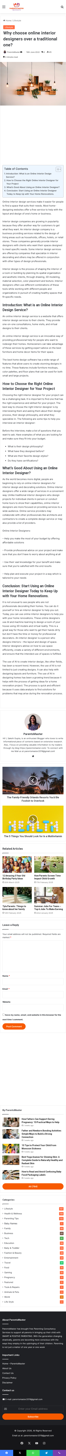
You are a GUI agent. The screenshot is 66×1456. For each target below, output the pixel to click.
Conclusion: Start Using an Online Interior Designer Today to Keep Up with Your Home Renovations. (32, 192)
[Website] (33, 756)
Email (6, 989)
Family (7, 1228)
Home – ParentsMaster (13, 1363)
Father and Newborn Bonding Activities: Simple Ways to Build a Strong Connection (42, 1133)
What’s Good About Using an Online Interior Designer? (33, 187)
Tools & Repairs (11, 1287)
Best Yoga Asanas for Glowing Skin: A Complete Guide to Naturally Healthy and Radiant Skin (42, 1160)
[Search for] (62, 7)
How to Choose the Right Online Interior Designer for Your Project (32, 182)
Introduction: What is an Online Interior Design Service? (28, 175)
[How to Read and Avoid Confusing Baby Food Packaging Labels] (10, 1175)
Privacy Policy (9, 1378)
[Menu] (3, 7)
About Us (6, 1368)
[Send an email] (21, 52)
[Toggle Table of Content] (56, 169)
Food (6, 1267)
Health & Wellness (13, 1213)
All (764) (33, 1186)
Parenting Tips (11, 1218)
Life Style (9, 1302)
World (7, 1297)
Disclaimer (7, 1382)
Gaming (8, 1272)
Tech (6, 1238)
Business (8, 1233)
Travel (7, 1262)
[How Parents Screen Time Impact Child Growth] (49, 864)
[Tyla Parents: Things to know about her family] (17, 895)
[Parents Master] (16, 6)
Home (8, 20)
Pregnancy (9, 1277)
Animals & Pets (11, 1292)
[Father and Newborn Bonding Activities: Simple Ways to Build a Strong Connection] (10, 1134)
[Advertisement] (33, 134)
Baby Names (10, 1223)
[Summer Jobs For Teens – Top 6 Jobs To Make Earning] (49, 895)
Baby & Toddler (11, 1248)
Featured (8, 1282)
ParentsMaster (13, 52)
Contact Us (8, 1373)
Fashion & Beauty (13, 1253)
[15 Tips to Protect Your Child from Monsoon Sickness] (10, 1148)
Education (9, 1243)
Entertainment (11, 1258)
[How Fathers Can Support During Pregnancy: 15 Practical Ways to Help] (10, 1122)
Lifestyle (17, 20)
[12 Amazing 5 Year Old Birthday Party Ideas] (17, 864)
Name (6, 976)
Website (6, 1002)
